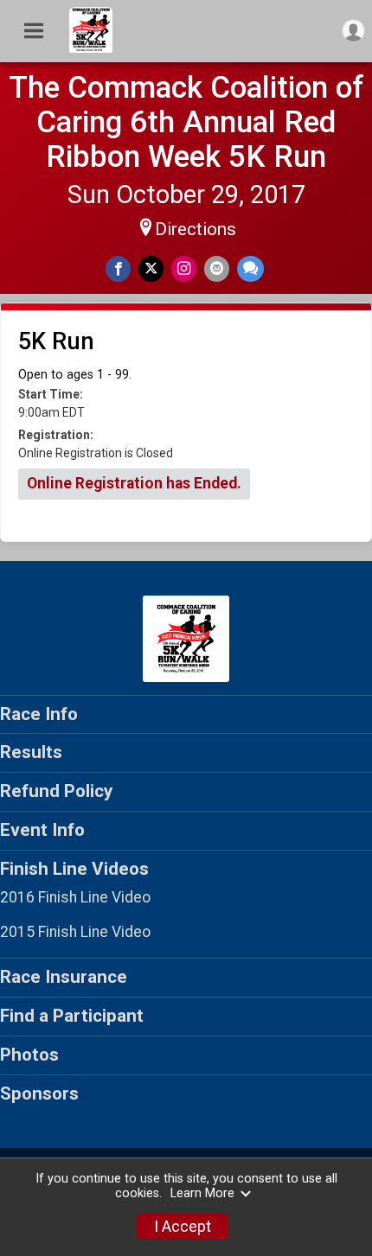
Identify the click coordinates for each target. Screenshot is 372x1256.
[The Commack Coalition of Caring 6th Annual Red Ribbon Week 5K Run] (90, 48)
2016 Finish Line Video (75, 897)
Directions (195, 229)
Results (31, 752)
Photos (29, 1054)
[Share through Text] (250, 268)
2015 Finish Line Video (75, 931)
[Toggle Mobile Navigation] (34, 31)
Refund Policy (56, 791)
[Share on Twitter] (151, 268)
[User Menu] (353, 30)
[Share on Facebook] (118, 268)
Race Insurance (63, 976)
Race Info (39, 714)
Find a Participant (72, 1015)
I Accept (182, 1226)
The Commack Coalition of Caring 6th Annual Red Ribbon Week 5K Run (186, 122)
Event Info (42, 829)
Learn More (202, 1193)
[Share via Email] (216, 268)
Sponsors (39, 1093)
